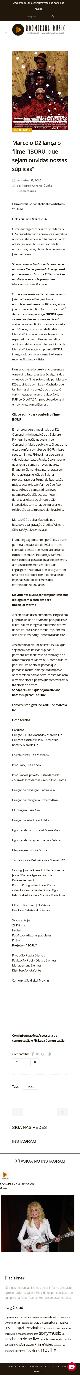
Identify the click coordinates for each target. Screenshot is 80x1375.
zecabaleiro (34, 1327)
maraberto (66, 1328)
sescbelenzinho (18, 1338)
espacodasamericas (28, 1333)
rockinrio (33, 1350)
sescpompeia (15, 1327)
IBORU (30, 1086)
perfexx (27, 1317)
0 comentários (26, 191)
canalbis (45, 1339)
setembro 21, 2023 (28, 180)
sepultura (9, 1351)
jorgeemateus (11, 1317)
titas (36, 1322)
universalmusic (64, 1317)
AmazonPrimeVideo (36, 1344)
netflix (48, 1349)
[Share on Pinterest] (49, 1053)
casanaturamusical (54, 1322)
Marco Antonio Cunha (37, 185)
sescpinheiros (12, 1344)
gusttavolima (59, 1344)
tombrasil (51, 1317)
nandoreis (56, 1339)
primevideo (11, 1333)
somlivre (20, 1351)
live (36, 1338)
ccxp (21, 1317)
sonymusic (50, 1333)
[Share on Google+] (43, 1053)
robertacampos (52, 1328)
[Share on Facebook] (33, 1053)
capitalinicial (27, 1323)
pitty (63, 1334)
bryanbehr (68, 1339)
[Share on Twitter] (37, 1053)
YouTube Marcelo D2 (33, 219)
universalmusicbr (13, 1322)
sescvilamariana (38, 1317)
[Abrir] (37, 1231)
